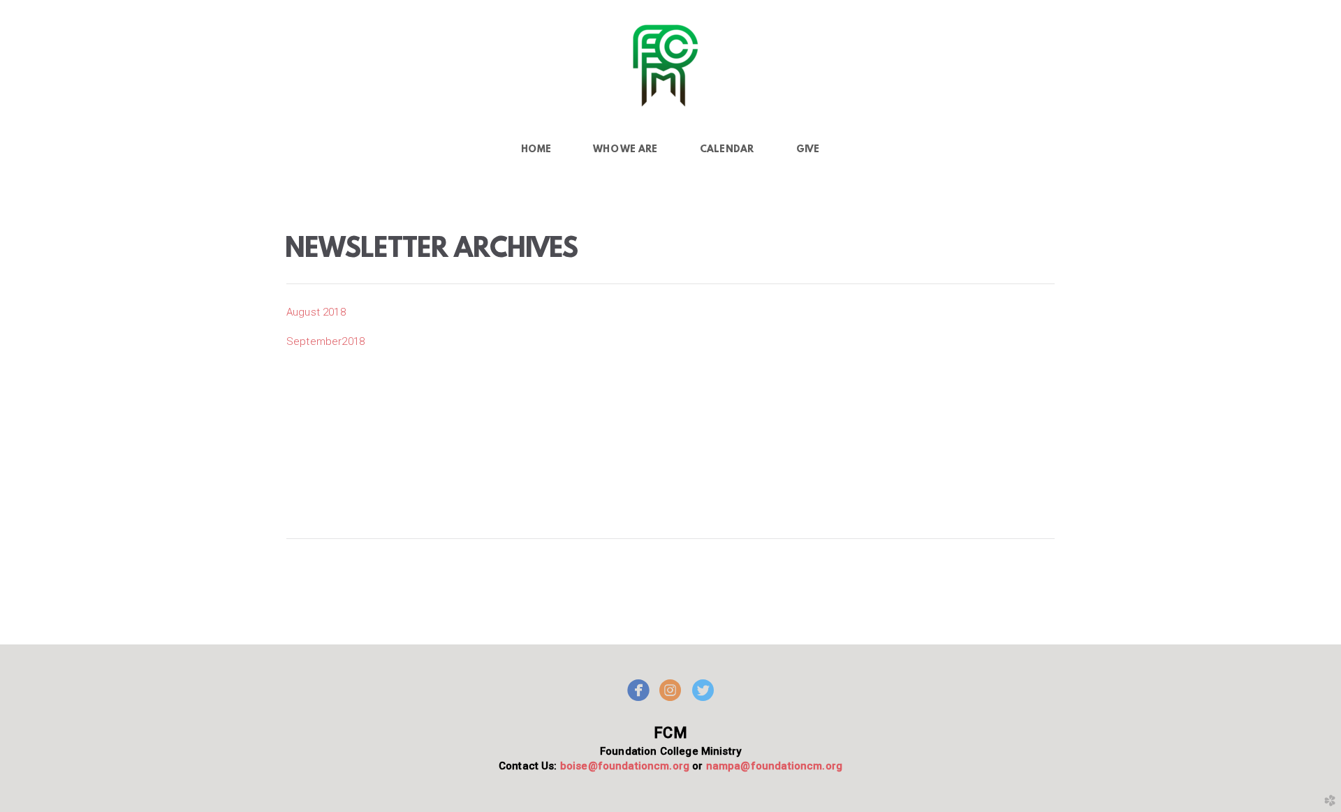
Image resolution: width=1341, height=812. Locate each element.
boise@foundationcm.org (623, 766)
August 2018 (316, 312)
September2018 (325, 341)
